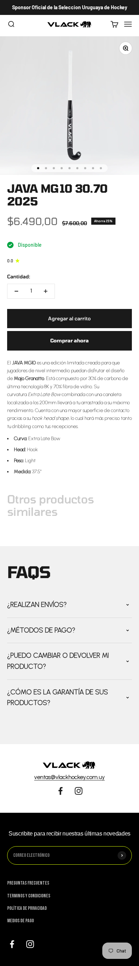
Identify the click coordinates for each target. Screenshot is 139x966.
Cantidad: (18, 276)
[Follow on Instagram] (78, 791)
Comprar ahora (69, 340)
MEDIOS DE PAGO (20, 921)
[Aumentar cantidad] (46, 291)
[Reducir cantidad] (16, 291)
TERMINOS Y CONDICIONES (28, 896)
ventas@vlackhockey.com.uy (69, 777)
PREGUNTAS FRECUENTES (28, 883)
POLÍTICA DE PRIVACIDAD (27, 908)
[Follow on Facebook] (60, 791)
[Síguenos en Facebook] (12, 944)
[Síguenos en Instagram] (30, 944)
